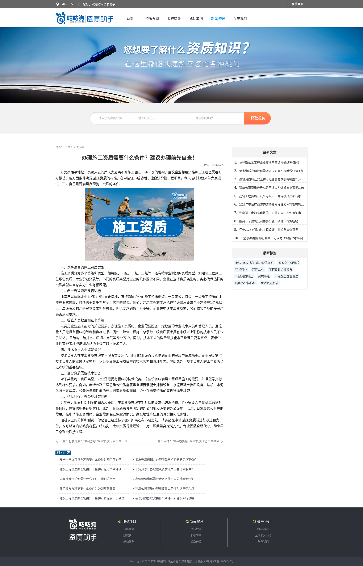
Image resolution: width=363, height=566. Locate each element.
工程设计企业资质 (280, 269)
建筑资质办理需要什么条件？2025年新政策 (88, 488)
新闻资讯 (218, 19)
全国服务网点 (263, 535)
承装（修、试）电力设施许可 (254, 263)
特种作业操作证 (245, 283)
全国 (64, 4)
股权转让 (174, 19)
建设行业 (241, 269)
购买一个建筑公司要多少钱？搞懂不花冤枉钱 (268, 221)
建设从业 (258, 269)
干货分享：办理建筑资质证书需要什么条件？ (164, 469)
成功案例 (196, 19)
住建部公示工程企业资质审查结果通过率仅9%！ (270, 162)
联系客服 (297, 4)
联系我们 (263, 541)
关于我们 (240, 19)
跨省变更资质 (270, 283)
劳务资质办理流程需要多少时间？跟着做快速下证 (271, 171)
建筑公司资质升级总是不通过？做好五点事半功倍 (271, 187)
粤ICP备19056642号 (222, 561)
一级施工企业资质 (286, 276)
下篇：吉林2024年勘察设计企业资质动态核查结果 (187, 441)
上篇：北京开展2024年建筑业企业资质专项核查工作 (93, 441)
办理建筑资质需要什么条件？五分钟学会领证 (164, 479)
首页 (130, 19)
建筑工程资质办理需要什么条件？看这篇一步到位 (92, 498)
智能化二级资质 (289, 263)
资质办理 (152, 19)
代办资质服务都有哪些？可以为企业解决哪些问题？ (275, 238)
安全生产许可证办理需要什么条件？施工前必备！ (92, 459)
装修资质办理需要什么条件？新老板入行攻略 (164, 498)
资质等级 (264, 276)
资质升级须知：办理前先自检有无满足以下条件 (166, 459)
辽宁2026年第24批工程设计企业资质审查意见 (268, 229)
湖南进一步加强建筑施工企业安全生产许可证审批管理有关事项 (280, 213)
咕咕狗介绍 (263, 529)
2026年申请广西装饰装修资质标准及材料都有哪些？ (273, 204)
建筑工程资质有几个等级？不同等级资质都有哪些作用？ (276, 196)
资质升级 (196, 541)
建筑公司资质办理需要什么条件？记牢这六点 (164, 488)
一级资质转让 (244, 276)
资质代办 (128, 529)
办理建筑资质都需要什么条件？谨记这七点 (88, 479)
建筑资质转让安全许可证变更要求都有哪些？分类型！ (274, 179)
